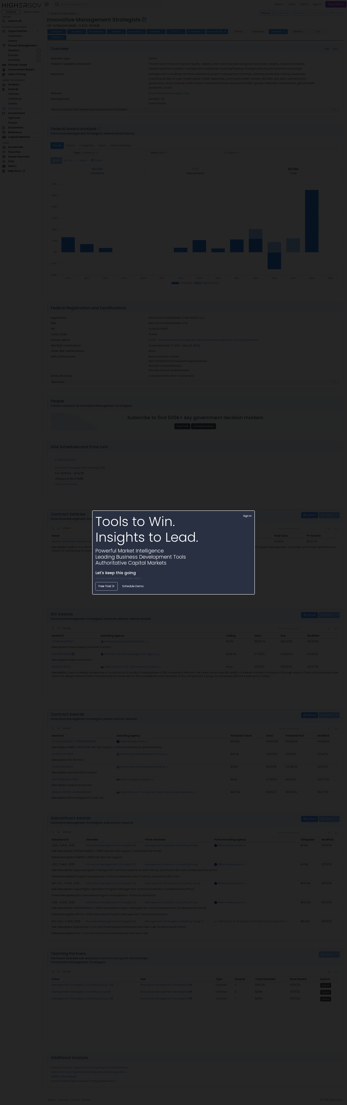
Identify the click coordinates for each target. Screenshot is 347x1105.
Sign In (247, 516)
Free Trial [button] (105, 586)
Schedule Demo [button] (133, 586)
